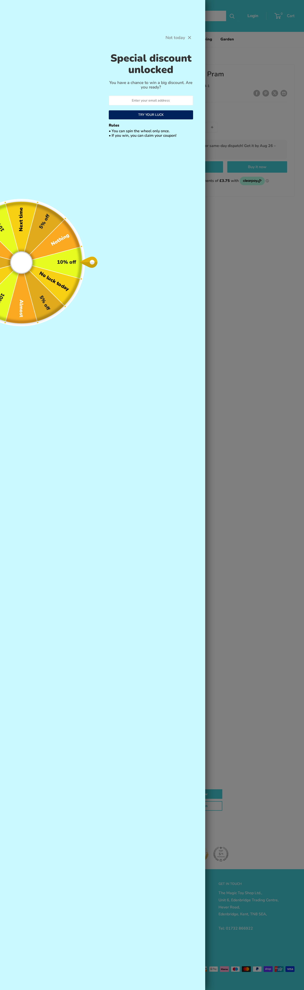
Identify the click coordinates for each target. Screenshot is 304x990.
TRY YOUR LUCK (151, 114)
